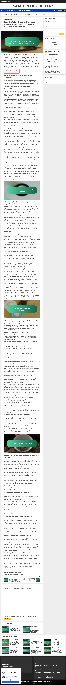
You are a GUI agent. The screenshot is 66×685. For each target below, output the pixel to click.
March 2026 (47, 80)
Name (5, 604)
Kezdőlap (8, 10)
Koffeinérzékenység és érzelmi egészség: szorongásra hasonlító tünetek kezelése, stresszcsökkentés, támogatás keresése (53, 71)
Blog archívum (14, 10)
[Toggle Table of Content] (17, 72)
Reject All (15, 679)
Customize (6, 679)
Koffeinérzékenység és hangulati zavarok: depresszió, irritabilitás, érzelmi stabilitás (15, 642)
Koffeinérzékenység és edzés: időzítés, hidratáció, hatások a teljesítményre (16, 629)
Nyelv (2, 10)
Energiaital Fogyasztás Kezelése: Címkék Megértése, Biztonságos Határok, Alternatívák (57, 642)
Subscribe (62, 10)
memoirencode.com (33, 6)
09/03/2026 (12, 645)
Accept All (10, 682)
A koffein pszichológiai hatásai (51, 42)
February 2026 (48, 82)
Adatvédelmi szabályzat (42, 681)
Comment (6, 590)
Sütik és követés (5, 662)
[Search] (57, 11)
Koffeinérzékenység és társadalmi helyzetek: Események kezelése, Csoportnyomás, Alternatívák (35, 630)
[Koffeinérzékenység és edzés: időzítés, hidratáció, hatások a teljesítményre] (5, 629)
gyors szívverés (12, 273)
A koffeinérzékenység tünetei (51, 44)
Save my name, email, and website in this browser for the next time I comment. (20, 616)
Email (5, 608)
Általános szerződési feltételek (8, 666)
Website (5, 612)
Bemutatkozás (22, 10)
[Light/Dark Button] (55, 10)
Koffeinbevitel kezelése (8, 19)
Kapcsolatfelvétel (30, 10)
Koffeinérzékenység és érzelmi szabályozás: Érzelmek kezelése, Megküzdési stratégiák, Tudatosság (57, 651)
